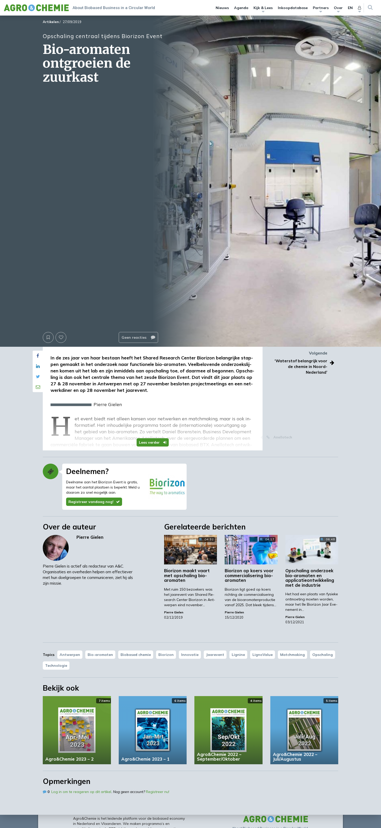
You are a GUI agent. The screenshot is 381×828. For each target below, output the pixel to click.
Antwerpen (70, 654)
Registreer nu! (157, 791)
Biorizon (166, 654)
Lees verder (150, 442)
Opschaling (322, 654)
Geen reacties (134, 337)
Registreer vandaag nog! (91, 501)
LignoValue (262, 654)
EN (350, 7)
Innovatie (190, 654)
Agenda (241, 7)
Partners (321, 7)
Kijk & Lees (263, 7)
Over (338, 7)
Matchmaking (292, 654)
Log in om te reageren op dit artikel (81, 791)
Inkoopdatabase (293, 7)
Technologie (56, 665)
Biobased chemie (136, 654)
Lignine (238, 654)
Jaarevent (215, 654)
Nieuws (222, 7)
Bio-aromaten (100, 654)
